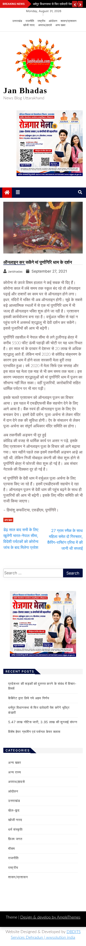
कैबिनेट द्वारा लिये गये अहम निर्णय (28, 698)
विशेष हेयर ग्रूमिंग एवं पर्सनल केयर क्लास (34, 732)
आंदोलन (53, 21)
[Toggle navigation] (18, 192)
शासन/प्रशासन (68, 21)
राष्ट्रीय (41, 21)
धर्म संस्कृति (15, 829)
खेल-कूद (14, 810)
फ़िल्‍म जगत (15, 839)
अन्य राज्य (14, 772)
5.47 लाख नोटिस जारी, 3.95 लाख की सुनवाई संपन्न (42, 722)
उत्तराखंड (17, 21)
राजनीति (30, 21)
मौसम (11, 848)
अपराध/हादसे (45, 25)
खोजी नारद (29, 25)
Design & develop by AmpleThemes (50, 917)
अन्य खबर (60, 25)
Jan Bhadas (25, 90)
